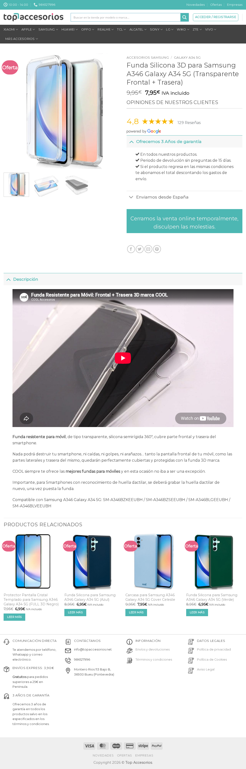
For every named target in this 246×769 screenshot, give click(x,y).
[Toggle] (131, 141)
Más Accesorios (20, 39)
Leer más (14, 617)
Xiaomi (9, 29)
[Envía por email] (148, 249)
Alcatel (136, 29)
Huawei (68, 29)
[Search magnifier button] (184, 17)
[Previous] (12, 111)
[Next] (111, 111)
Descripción (25, 279)
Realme (104, 29)
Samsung (46, 29)
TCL (120, 29)
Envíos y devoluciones (152, 649)
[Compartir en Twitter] (140, 249)
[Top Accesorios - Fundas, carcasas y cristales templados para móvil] (33, 17)
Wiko (181, 29)
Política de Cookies (212, 659)
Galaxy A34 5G (187, 57)
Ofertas (216, 4)
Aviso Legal (206, 669)
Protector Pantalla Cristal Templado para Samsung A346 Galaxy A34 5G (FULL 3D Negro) (31, 599)
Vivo (209, 29)
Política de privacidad (214, 649)
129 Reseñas (189, 122)
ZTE (196, 29)
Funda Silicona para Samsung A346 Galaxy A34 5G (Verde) (211, 597)
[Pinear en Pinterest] (157, 249)
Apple (26, 29)
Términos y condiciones (153, 659)
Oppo (86, 29)
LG (168, 29)
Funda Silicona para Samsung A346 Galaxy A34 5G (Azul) (90, 597)
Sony (155, 29)
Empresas (234, 4)
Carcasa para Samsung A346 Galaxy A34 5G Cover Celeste (150, 597)
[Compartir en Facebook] (131, 249)
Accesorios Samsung (148, 57)
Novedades (195, 4)
